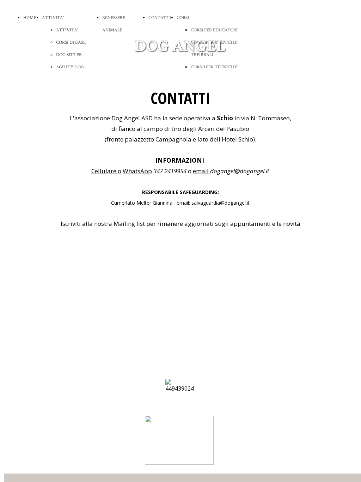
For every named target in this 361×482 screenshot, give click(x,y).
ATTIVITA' (53, 18)
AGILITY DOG (70, 67)
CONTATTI (159, 18)
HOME (29, 18)
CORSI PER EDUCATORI (214, 30)
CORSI (183, 18)
